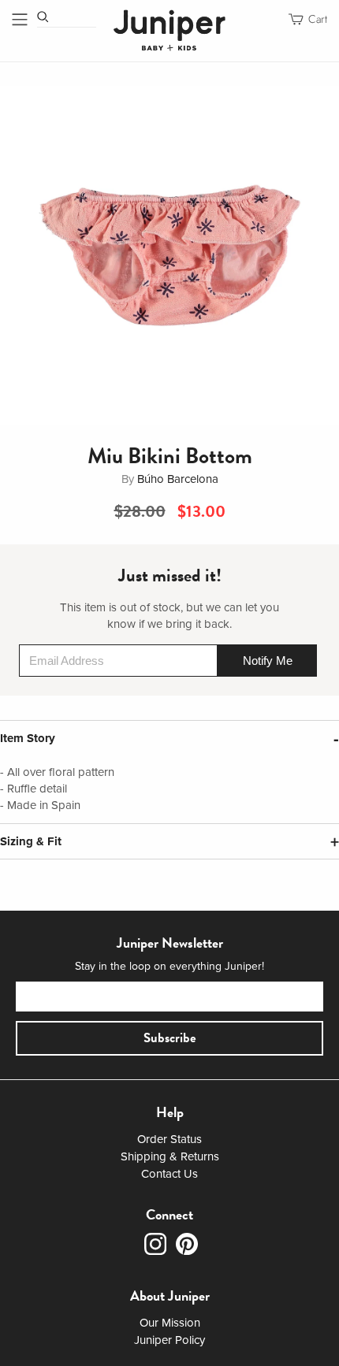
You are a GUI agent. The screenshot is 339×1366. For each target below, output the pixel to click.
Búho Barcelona (177, 479)
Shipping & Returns (170, 1156)
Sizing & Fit (30, 841)
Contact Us (169, 1174)
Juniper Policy (169, 1340)
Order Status (169, 1139)
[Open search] (43, 17)
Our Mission (170, 1323)
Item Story (27, 738)
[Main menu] (20, 19)
